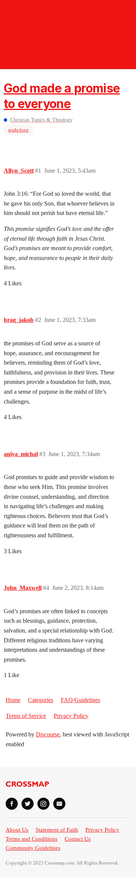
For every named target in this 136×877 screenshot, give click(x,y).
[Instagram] (43, 804)
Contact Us (78, 839)
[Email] (59, 804)
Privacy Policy (71, 716)
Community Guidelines (33, 848)
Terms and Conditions (31, 839)
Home (13, 700)
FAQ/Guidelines (80, 700)
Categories (40, 700)
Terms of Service (26, 716)
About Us (17, 830)
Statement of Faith (57, 830)
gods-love (18, 130)
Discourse (48, 734)
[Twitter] (28, 804)
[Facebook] (12, 804)
